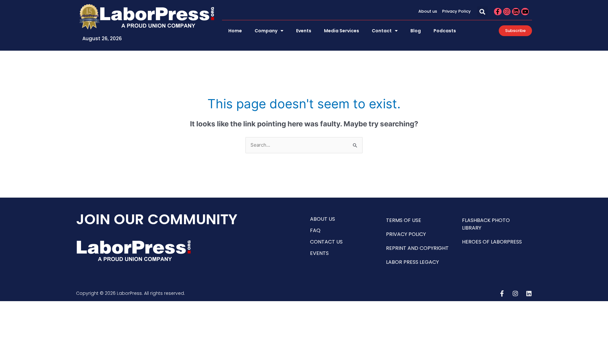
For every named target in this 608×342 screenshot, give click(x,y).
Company (266, 31)
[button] (482, 11)
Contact (382, 31)
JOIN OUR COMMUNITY (157, 219)
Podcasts (445, 31)
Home (235, 31)
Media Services (341, 31)
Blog (415, 31)
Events (303, 31)
